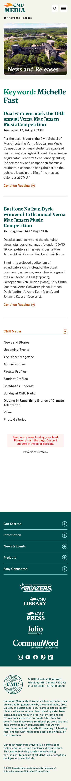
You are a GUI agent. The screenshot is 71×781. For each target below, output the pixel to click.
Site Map (29, 771)
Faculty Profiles (15, 371)
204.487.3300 (36, 686)
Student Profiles (16, 379)
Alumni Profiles (15, 364)
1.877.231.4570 (56, 686)
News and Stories (16, 342)
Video (8, 412)
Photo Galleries (15, 419)
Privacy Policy (43, 771)
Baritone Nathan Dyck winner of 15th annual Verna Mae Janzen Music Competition (34, 217)
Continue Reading (17, 185)
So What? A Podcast (19, 386)
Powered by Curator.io (35, 452)
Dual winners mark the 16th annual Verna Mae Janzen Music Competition (34, 119)
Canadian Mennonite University (27, 768)
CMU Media (12, 331)
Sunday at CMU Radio (20, 393)
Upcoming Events (16, 350)
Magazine (19, 357)
